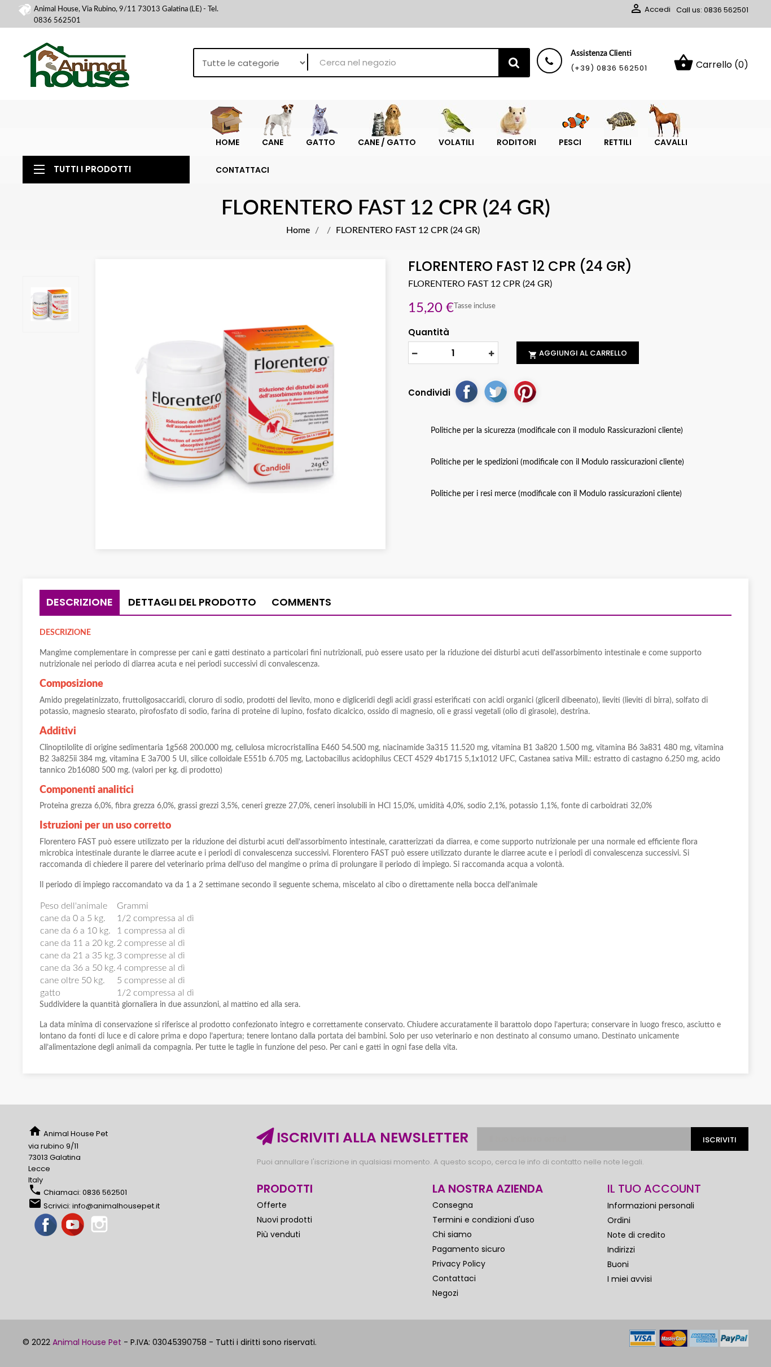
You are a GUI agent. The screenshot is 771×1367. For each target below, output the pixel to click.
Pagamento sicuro (468, 1249)
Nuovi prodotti (284, 1219)
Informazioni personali (650, 1205)
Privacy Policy (458, 1263)
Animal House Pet (86, 1342)
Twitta (495, 391)
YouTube (73, 1225)
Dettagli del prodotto (192, 602)
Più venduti (278, 1234)
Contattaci (454, 1278)
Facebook (46, 1225)
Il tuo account (654, 1189)
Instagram (100, 1225)
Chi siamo (452, 1234)
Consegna (452, 1205)
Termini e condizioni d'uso (483, 1219)
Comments (301, 602)
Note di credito (636, 1235)
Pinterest (525, 391)
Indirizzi (621, 1249)
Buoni (618, 1264)
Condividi (466, 391)
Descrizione (79, 602)
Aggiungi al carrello (577, 353)
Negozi (445, 1293)
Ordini (618, 1220)
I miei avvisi (629, 1279)
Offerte (272, 1205)
